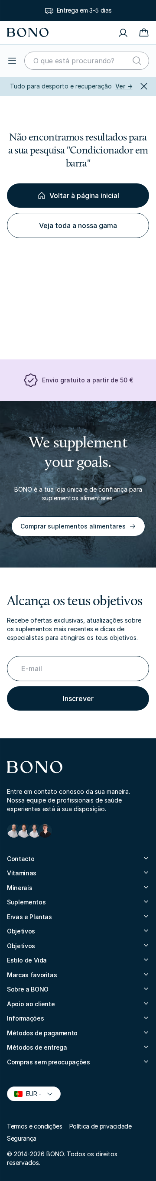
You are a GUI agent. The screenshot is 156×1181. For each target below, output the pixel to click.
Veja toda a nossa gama (78, 225)
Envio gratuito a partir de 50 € (87, 380)
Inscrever (78, 698)
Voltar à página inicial (84, 195)
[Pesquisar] (137, 61)
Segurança (21, 1138)
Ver (124, 86)
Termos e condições (34, 1126)
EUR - (30, 1093)
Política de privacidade (100, 1126)
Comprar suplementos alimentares (73, 526)
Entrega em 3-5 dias (84, 10)
